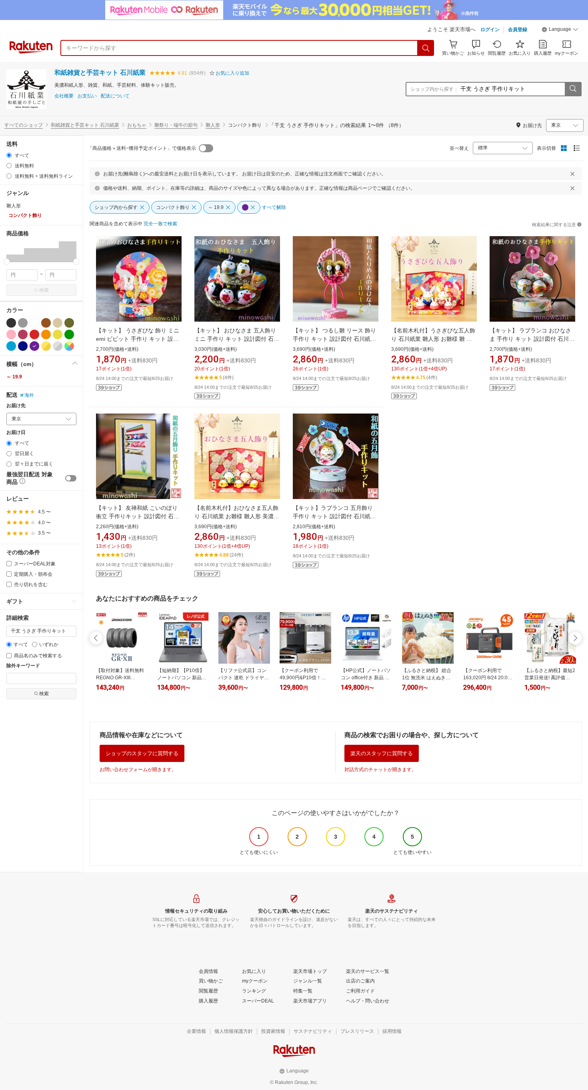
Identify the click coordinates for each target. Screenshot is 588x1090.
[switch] (70, 478)
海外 (29, 395)
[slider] (7, 262)
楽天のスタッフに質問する (381, 753)
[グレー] (23, 323)
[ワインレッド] (23, 334)
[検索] (426, 48)
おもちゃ (136, 125)
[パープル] (34, 346)
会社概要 (64, 96)
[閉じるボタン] (572, 173)
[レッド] (34, 334)
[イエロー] (57, 334)
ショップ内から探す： (434, 89)
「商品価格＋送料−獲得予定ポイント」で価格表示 (142, 148)
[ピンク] (11, 334)
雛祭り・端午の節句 (176, 125)
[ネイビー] (23, 346)
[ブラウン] (46, 323)
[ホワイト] (34, 323)
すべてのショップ (23, 125)
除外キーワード (23, 665)
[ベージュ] (57, 323)
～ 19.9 (14, 377)
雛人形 (213, 125)
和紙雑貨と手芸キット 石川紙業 (100, 72)
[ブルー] (11, 346)
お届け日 (16, 432)
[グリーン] (69, 334)
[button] (560, 30)
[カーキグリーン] (69, 323)
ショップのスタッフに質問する (142, 753)
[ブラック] (11, 323)
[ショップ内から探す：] (573, 89)
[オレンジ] (46, 334)
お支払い (87, 96)
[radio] (9, 155)
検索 (44, 290)
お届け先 (16, 405)
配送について (115, 96)
